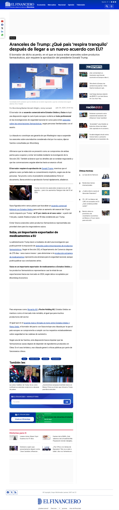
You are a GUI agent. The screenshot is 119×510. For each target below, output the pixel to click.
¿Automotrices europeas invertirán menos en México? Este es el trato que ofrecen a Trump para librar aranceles (57, 387)
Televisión (81, 5)
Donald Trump (47, 168)
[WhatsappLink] (41, 417)
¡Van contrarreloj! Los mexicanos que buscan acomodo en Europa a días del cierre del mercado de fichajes (99, 77)
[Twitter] (110, 2)
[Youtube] (114, 2)
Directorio (54, 508)
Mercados (52, 5)
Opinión (71, 5)
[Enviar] (66, 402)
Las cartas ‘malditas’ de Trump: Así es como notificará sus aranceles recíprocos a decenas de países (24, 387)
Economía (41, 5)
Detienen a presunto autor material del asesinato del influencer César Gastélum (98, 116)
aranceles (45, 358)
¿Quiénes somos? (43, 508)
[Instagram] (112, 2)
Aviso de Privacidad (75, 508)
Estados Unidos (34, 358)
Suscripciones (63, 508)
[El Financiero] (19, 5)
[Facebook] (108, 2)
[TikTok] (116, 2)
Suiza (24, 358)
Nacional (62, 5)
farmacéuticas (56, 358)
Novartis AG (32, 309)
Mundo (12, 38)
